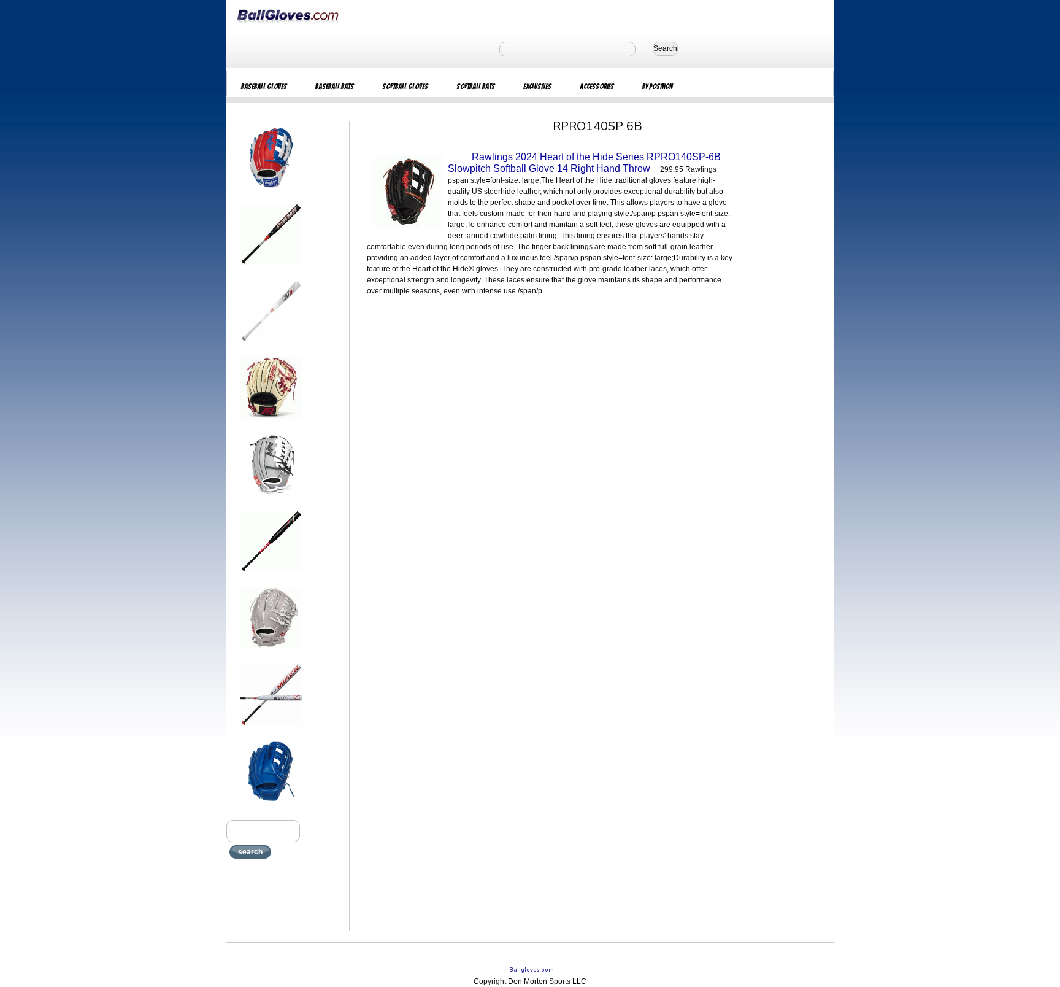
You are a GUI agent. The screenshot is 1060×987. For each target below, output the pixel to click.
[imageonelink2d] (271, 269)
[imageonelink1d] (271, 192)
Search (665, 48)
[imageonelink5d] (271, 499)
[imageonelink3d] (271, 345)
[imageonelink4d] (271, 422)
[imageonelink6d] (271, 576)
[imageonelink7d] (271, 652)
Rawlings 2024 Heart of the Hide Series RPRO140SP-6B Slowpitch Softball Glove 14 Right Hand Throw (584, 163)
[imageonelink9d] (271, 806)
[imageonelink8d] (271, 729)
